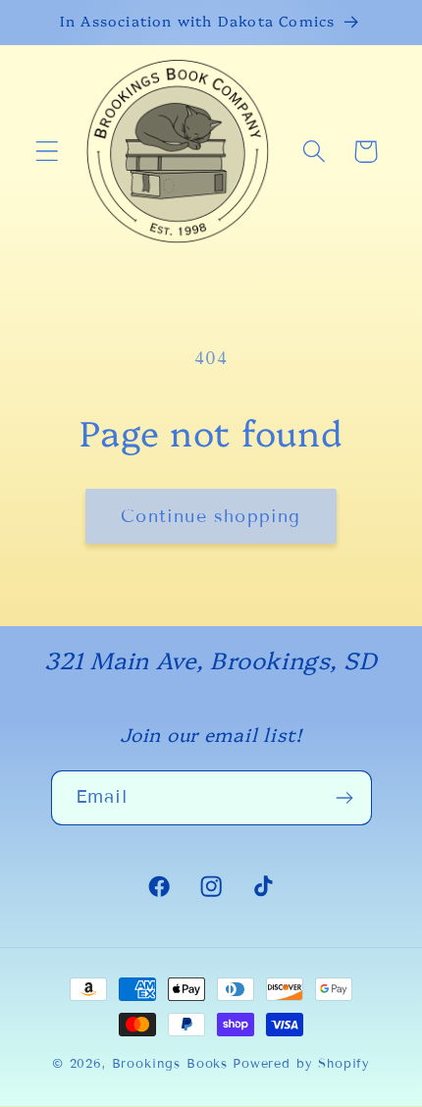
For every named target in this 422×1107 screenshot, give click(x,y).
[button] (48, 152)
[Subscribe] (345, 797)
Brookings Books (170, 1064)
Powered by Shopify (301, 1064)
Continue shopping (210, 516)
